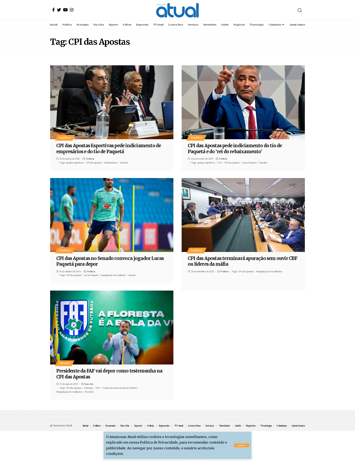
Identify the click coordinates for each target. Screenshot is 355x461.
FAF (98, 387)
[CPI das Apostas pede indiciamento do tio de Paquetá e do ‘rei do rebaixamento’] (243, 102)
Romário (124, 162)
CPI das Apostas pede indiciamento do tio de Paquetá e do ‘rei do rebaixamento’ (235, 148)
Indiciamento (110, 162)
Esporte (65, 363)
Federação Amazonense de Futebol (120, 387)
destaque (88, 387)
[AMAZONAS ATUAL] (177, 10)
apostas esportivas (74, 162)
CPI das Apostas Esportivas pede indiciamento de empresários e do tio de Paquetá (108, 148)
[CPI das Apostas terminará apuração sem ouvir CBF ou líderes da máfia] (243, 215)
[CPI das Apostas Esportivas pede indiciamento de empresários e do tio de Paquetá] (111, 102)
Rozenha (89, 391)
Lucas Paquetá (249, 162)
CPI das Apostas (93, 162)
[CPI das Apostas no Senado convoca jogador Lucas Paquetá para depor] (111, 215)
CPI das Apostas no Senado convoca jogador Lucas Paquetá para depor (110, 261)
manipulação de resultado (113, 275)
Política (65, 137)
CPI (219, 162)
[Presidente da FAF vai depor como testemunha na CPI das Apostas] (111, 327)
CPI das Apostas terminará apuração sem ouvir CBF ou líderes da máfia (242, 261)
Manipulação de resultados (269, 271)
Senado (132, 275)
